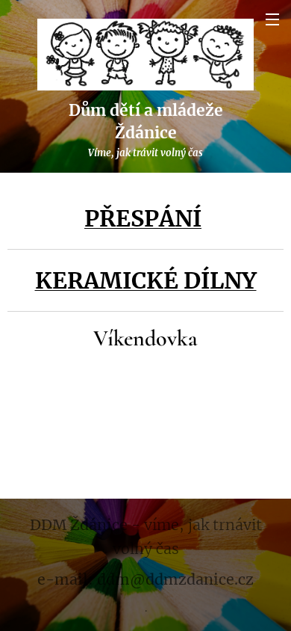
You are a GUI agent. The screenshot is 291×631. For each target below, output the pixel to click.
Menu (272, 19)
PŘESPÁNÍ (142, 218)
